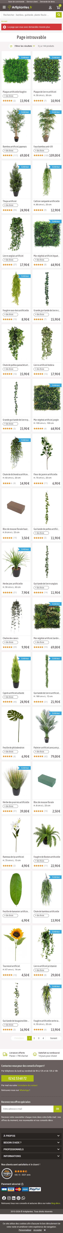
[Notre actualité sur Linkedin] (13, 1198)
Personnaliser (25, 1230)
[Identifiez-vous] (50, 8)
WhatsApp (24, 1090)
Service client (32, 1)
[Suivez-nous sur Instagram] (8, 1198)
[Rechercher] (59, 15)
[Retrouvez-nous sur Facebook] (3, 1198)
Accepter (37, 1230)
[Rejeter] (44, 1230)
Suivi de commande (16, 1)
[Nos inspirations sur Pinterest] (18, 1198)
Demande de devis (47, 1)
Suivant (53, 1038)
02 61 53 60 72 (17, 1078)
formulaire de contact (27, 1085)
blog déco (55, 1203)
